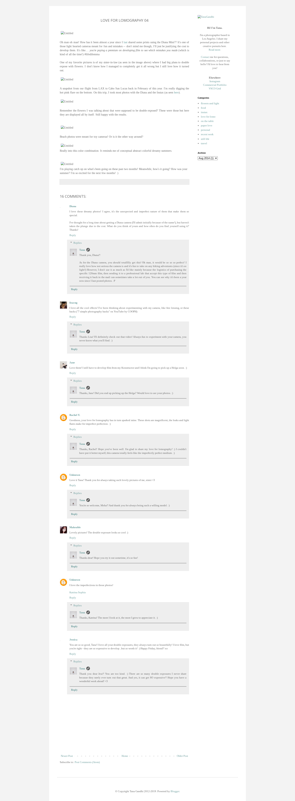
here (176, 92)
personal (205, 129)
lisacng (73, 302)
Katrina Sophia (77, 592)
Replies (77, 242)
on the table (207, 121)
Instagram (215, 81)
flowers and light (210, 103)
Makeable (75, 527)
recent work (207, 134)
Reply (72, 235)
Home (125, 755)
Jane (72, 362)
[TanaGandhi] (206, 16)
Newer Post (67, 755)
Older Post (182, 755)
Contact (205, 56)
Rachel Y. (74, 414)
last (125, 42)
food (203, 107)
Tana (82, 249)
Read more (214, 49)
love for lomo (208, 116)
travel (204, 143)
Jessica (73, 639)
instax (204, 112)
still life (205, 138)
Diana (72, 206)
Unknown (74, 474)
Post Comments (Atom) (87, 762)
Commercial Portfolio (215, 84)
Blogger (175, 791)
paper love (206, 125)
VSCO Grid (215, 88)
